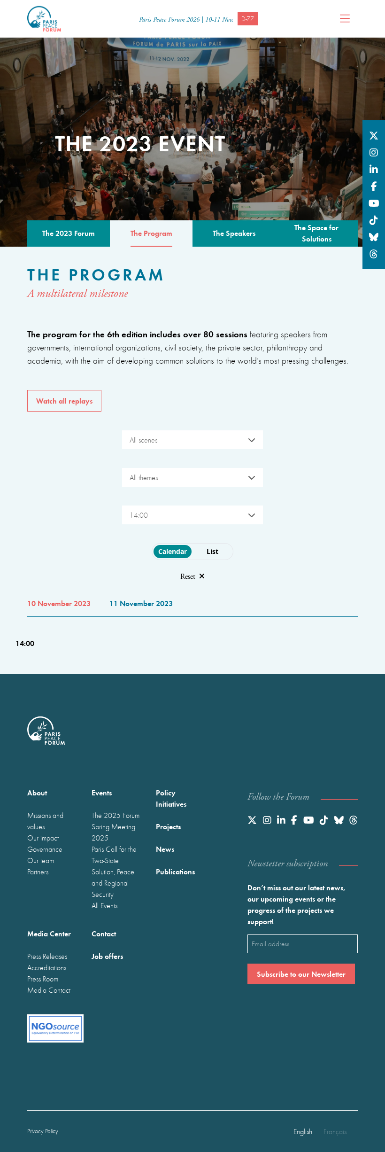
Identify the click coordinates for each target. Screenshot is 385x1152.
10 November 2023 (59, 603)
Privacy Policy (42, 1131)
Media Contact (48, 990)
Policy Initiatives (171, 798)
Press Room (42, 978)
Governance (44, 849)
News (165, 849)
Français (334, 1131)
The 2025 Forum (115, 815)
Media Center (49, 933)
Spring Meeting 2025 (113, 832)
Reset (187, 577)
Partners (37, 871)
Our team (40, 860)
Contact (104, 933)
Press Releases (47, 956)
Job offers (107, 956)
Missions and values (45, 820)
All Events (104, 905)
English (302, 1131)
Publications (175, 871)
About (37, 792)
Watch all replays (64, 400)
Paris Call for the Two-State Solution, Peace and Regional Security (114, 871)
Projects (168, 826)
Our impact (43, 837)
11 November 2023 (141, 603)
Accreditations (46, 967)
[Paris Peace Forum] (44, 19)
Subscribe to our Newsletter (301, 974)
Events (102, 792)
